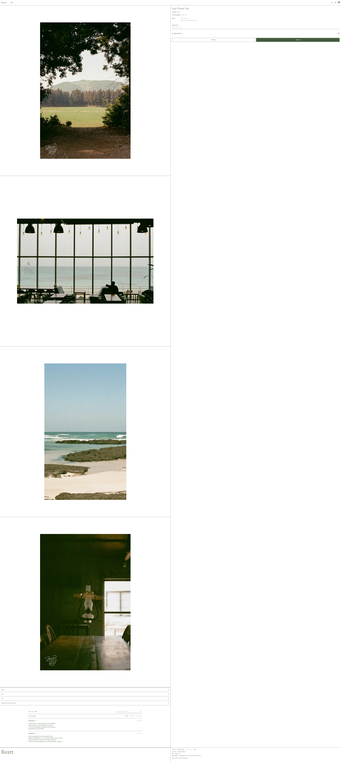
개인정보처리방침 (180, 749)
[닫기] (337, 754)
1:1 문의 (194, 749)
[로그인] (335, 3)
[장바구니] (338, 3)
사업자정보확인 (188, 749)
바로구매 (298, 40)
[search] (332, 3)
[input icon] (141, 711)
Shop (11, 2)
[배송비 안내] (196, 20)
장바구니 (213, 40)
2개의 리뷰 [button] (178, 12)
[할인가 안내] (186, 15)
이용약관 (173, 749)
